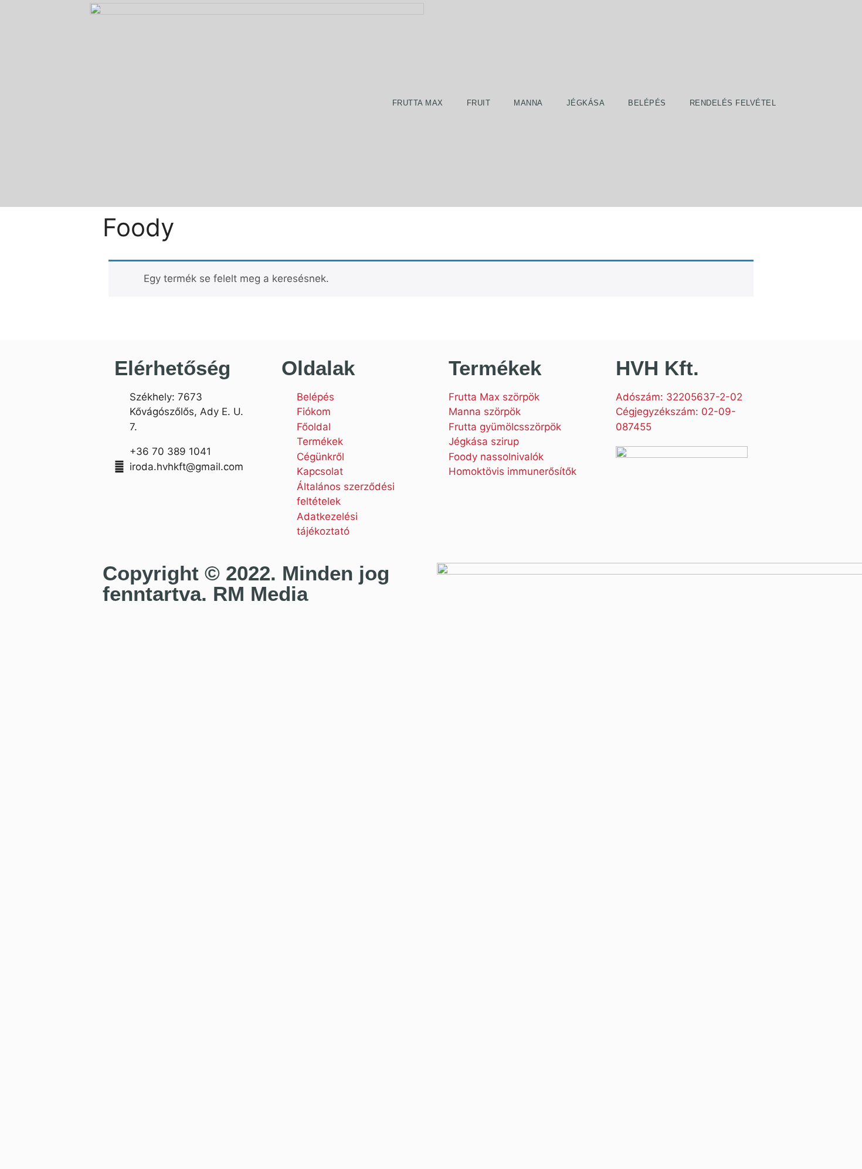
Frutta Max (417, 102)
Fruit (479, 102)
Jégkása (585, 102)
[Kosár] (806, 103)
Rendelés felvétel (733, 102)
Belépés (647, 102)
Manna (528, 102)
